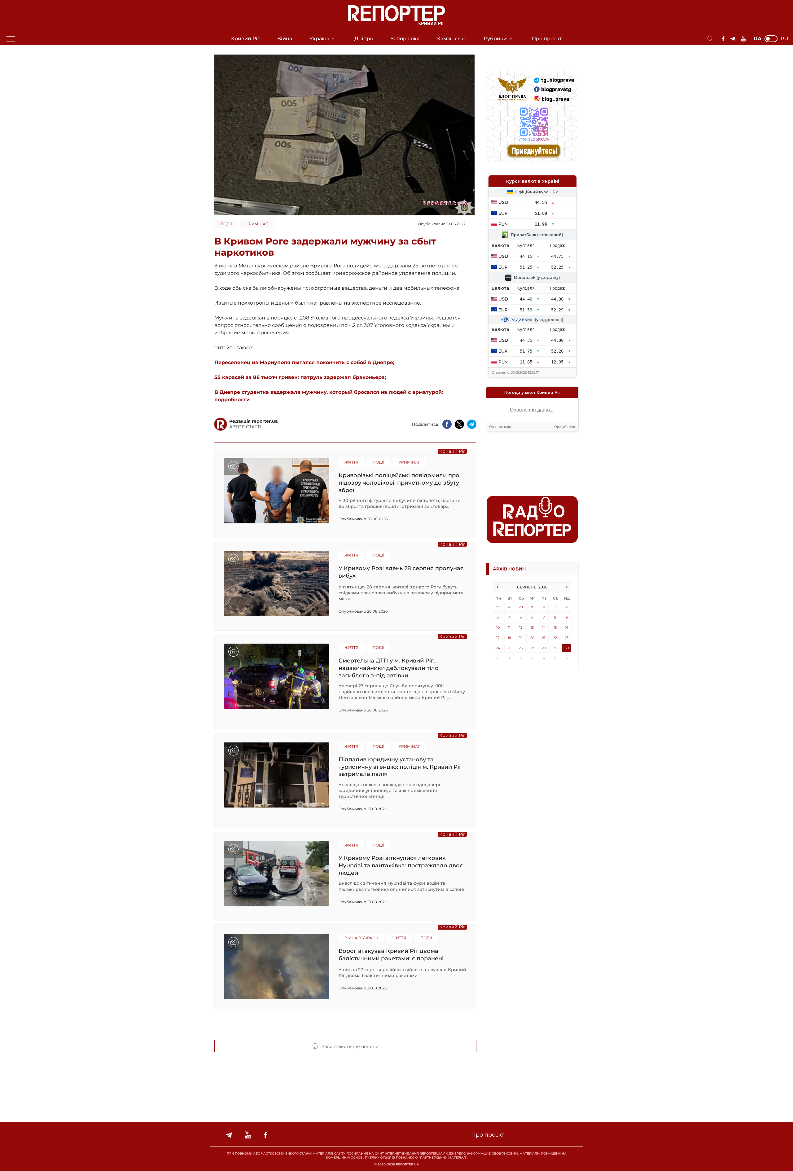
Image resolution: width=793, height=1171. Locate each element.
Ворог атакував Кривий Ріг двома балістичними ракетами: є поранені (391, 955)
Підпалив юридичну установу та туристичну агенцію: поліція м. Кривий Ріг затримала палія (400, 766)
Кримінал (257, 224)
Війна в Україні (361, 937)
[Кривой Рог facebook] (723, 39)
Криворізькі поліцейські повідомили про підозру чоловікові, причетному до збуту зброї (399, 482)
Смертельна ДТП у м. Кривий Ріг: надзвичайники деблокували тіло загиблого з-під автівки (389, 668)
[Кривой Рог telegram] (732, 39)
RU (784, 38)
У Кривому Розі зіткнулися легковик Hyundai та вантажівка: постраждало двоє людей (401, 865)
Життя (351, 462)
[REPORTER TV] (743, 39)
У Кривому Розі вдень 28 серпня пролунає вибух (401, 572)
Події (226, 224)
